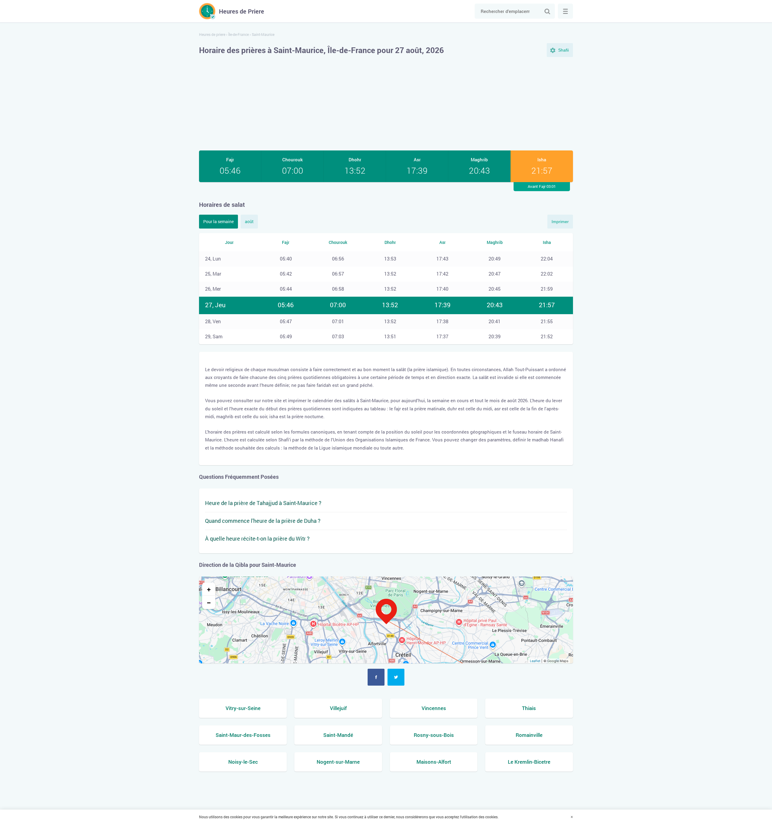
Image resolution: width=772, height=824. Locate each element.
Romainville (529, 734)
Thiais (529, 708)
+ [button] (209, 589)
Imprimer (560, 221)
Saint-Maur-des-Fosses (243, 734)
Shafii (563, 50)
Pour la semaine (218, 221)
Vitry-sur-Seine (243, 708)
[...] (565, 11)
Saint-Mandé (338, 734)
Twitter (396, 677)
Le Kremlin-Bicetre (529, 761)
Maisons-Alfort (433, 761)
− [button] (209, 602)
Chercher (547, 11)
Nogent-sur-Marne (338, 761)
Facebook (376, 677)
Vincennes (434, 708)
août (249, 221)
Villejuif (338, 708)
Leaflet (535, 661)
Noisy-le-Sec (243, 761)
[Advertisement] (386, 104)
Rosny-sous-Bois (434, 734)
